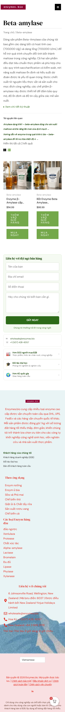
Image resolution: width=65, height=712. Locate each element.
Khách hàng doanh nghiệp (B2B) (18, 457)
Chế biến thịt (13, 499)
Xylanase (8, 576)
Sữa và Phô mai (14, 494)
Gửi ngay (32, 320)
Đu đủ (7, 562)
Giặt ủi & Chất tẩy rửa (18, 504)
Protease (8, 538)
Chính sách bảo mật (21, 680)
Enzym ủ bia (12, 490)
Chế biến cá (12, 513)
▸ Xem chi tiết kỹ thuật (16, 106)
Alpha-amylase (12, 548)
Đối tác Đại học (10, 461)
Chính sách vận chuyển (40, 684)
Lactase (8, 552)
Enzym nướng (13, 485)
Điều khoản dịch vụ (42, 680)
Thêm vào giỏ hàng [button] (15, 218)
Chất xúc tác (11, 543)
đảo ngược (10, 529)
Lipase (7, 566)
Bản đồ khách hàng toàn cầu (17, 466)
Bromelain (9, 557)
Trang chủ (8, 32)
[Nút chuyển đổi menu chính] (58, 7)
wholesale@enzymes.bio (22, 338)
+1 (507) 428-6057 (19, 342)
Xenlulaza (9, 534)
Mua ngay (15, 234)
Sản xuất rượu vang (17, 509)
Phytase (8, 571)
